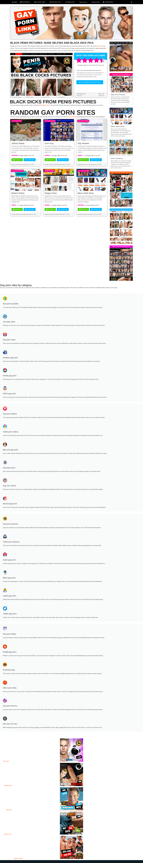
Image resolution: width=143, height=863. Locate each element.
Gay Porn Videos (50, 121)
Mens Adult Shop (86, 193)
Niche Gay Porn (49, 170)
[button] (131, 2)
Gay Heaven (83, 143)
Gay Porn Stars (16, 121)
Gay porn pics (83, 2)
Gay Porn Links (72, 116)
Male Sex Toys (56, 2)
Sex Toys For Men (83, 170)
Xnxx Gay (49, 143)
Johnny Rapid (17, 143)
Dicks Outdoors (117, 158)
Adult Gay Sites (96, 2)
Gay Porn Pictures (118, 94)
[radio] (79, 60)
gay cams (6, 761)
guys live (9, 809)
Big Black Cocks (45, 105)
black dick (100, 46)
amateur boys (8, 785)
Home (15, 2)
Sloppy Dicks (51, 193)
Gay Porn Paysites (17, 170)
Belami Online (17, 193)
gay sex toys (7, 834)
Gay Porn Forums (83, 121)
